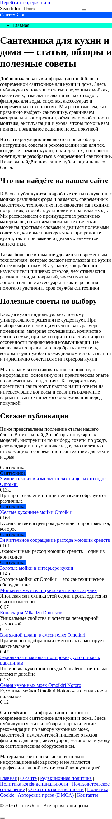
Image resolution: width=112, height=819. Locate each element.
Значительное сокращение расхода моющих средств (55, 540)
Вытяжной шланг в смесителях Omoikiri (42, 635)
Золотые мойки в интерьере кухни (36, 568)
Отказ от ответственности (56, 789)
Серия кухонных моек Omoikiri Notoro (40, 685)
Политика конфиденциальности (34, 783)
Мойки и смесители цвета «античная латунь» (48, 590)
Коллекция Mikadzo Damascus (31, 612)
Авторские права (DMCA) (46, 795)
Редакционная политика (66, 778)
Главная (8, 778)
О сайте (28, 778)
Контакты (87, 795)
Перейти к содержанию (25, 2)
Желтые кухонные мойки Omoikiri (36, 512)
